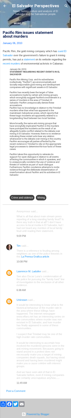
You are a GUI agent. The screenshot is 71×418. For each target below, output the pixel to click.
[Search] (66, 6)
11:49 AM (22, 382)
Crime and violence (22, 197)
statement (29, 59)
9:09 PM (21, 235)
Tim (19, 245)
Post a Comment (15, 390)
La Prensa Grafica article (35, 256)
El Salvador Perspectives (35, 5)
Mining (41, 197)
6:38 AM (21, 290)
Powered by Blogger (37, 414)
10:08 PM (22, 261)
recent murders (11, 63)
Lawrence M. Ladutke (29, 271)
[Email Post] (12, 190)
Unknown (22, 299)
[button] (66, 33)
